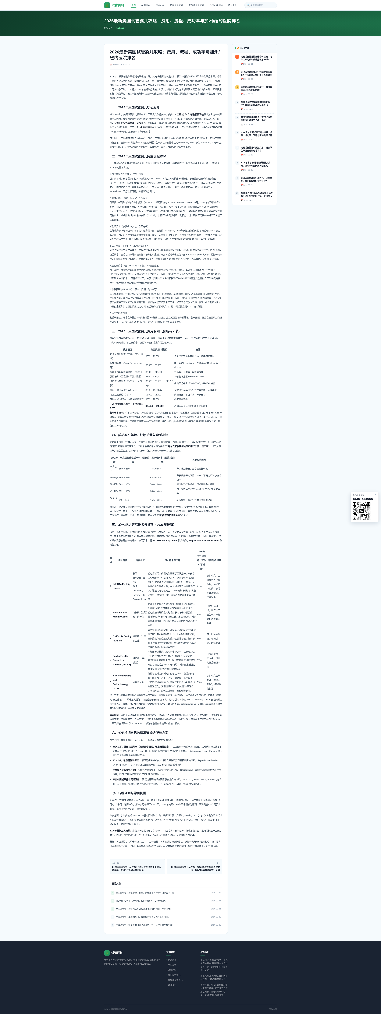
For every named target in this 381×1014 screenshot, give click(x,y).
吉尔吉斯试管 (216, 5)
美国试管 (145, 5)
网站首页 (172, 960)
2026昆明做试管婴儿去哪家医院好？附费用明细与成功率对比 (255, 103)
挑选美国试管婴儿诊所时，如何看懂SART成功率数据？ (141, 901)
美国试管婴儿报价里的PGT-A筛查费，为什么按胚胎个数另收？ (145, 925)
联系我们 (232, 5)
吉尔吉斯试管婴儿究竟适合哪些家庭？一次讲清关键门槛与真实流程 (256, 73)
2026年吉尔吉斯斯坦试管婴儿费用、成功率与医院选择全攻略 (255, 164)
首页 (133, 5)
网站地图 (273, 1009)
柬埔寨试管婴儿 (196, 5)
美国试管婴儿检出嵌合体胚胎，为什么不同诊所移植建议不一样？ (146, 893)
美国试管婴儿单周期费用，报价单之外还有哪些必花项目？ (143, 917)
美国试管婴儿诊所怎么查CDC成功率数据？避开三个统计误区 (144, 909)
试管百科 (160, 5)
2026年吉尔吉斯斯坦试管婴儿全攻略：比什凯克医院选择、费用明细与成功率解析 (257, 195)
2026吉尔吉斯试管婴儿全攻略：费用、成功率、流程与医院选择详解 (257, 134)
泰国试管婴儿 (176, 5)
